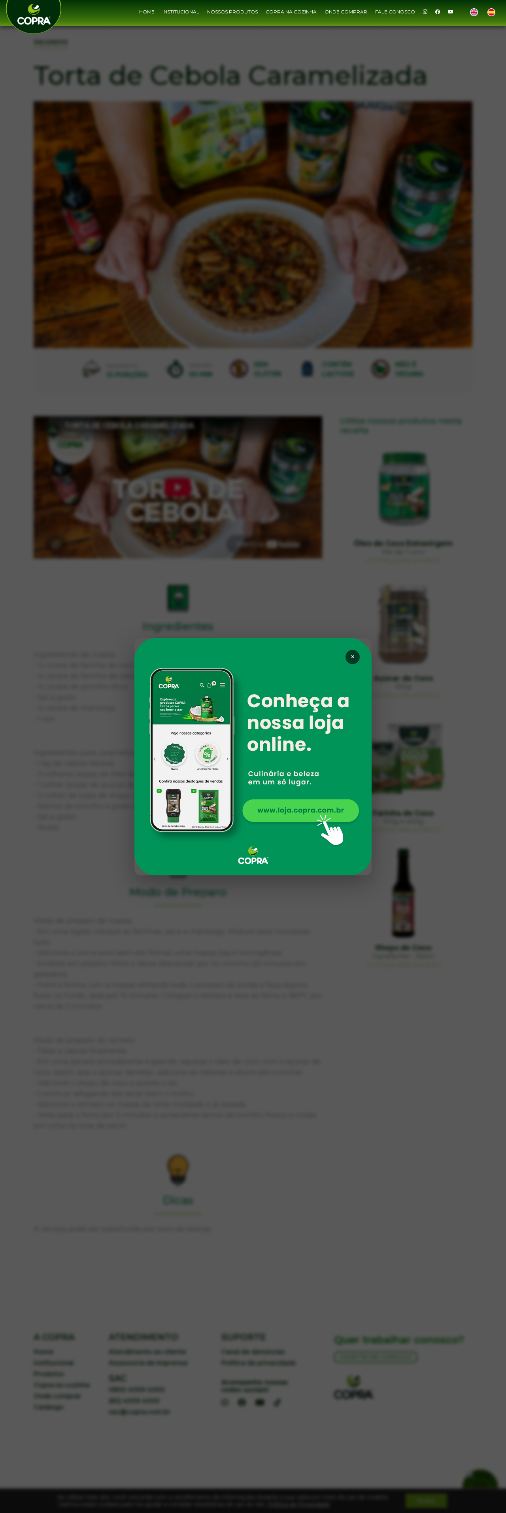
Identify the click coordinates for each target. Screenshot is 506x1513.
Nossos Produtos (232, 12)
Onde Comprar (346, 12)
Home (147, 12)
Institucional (180, 12)
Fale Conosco (395, 12)
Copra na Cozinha (291, 12)
